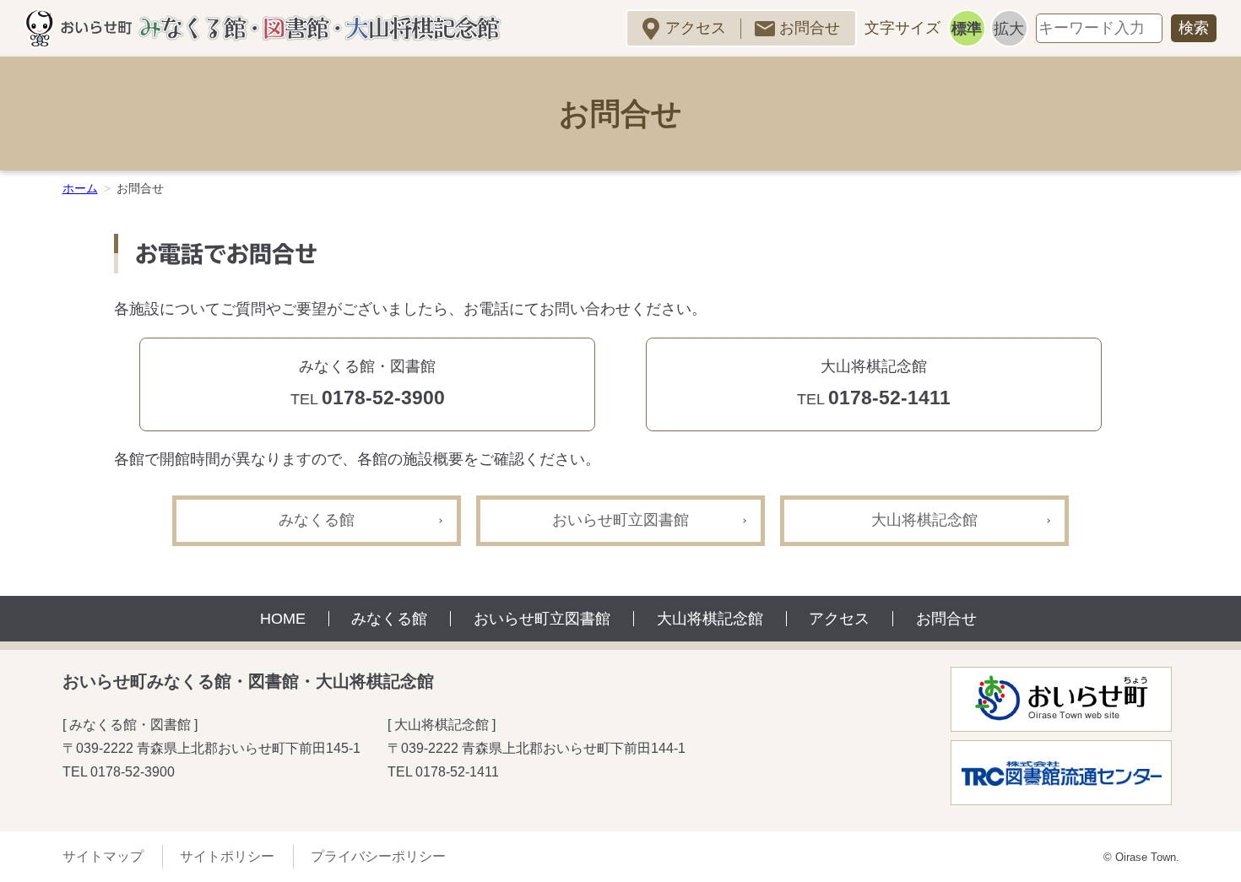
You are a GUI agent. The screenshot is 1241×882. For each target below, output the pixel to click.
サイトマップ (103, 856)
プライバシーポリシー (378, 856)
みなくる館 (317, 519)
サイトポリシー (227, 856)
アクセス (695, 27)
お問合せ (809, 27)
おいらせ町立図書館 (620, 519)
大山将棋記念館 (924, 519)
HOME (283, 618)
